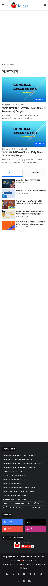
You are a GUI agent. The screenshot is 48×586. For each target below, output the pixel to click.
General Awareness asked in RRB (14, 479)
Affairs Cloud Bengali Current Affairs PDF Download (19, 455)
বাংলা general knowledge (35, 507)
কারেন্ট (5, 507)
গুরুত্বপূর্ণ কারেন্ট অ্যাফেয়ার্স (17, 507)
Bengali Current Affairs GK (11, 463)
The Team (29, 564)
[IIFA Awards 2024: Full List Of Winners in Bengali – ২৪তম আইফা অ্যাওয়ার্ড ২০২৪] (8, 225)
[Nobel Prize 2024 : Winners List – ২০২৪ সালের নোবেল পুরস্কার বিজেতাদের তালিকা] (8, 214)
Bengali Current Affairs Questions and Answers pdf (19, 467)
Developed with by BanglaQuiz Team (24, 560)
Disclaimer (24, 568)
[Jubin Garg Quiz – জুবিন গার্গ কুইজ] (8, 183)
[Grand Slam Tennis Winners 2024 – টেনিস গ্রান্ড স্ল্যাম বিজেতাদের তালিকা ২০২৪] (8, 204)
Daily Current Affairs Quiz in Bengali (14, 475)
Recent (12, 172)
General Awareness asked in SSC (14, 483)
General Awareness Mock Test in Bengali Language (19, 487)
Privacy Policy (40, 564)
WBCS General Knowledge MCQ (13, 503)
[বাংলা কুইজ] (19, 5)
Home (5, 64)
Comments (34, 172)
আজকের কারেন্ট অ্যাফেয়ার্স (34, 503)
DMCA (22, 564)
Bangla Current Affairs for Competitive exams (17, 459)
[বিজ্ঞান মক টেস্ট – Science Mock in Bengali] (8, 193)
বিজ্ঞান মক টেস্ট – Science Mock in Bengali (31, 191)
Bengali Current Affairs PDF (31, 463)
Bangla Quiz (7, 105)
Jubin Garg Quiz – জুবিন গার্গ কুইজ (28, 180)
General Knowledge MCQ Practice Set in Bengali (18, 491)
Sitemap (15, 564)
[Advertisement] (24, 37)
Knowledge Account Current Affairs (14, 495)
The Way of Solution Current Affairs (14, 499)
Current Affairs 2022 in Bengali (12, 471)
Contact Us (7, 564)
